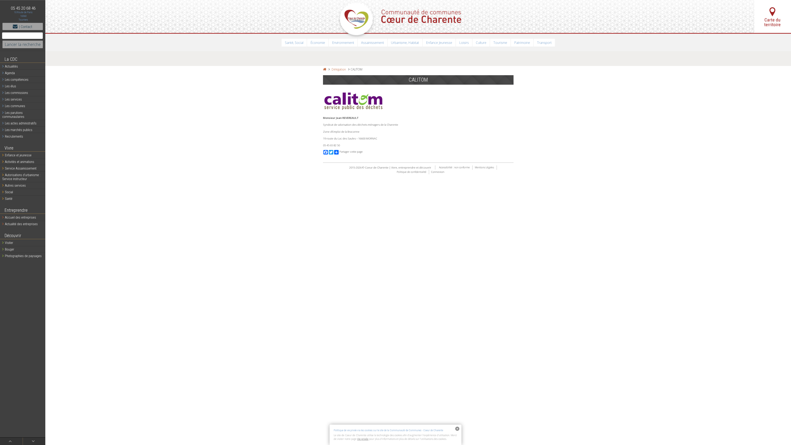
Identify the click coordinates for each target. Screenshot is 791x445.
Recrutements (14, 136)
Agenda (10, 73)
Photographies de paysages (23, 256)
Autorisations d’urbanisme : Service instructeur (21, 177)
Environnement (343, 42)
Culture (481, 42)
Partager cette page (351, 151)
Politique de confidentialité (411, 172)
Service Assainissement (20, 168)
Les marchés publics (18, 130)
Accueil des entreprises (20, 217)
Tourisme (500, 42)
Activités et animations (19, 162)
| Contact (25, 26)
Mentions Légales (484, 167)
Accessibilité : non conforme (454, 167)
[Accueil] (324, 69)
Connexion (437, 172)
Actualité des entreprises (21, 224)
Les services (13, 99)
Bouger (9, 249)
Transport (544, 42)
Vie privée (363, 439)
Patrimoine (522, 42)
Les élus (10, 86)
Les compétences (16, 80)
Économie (317, 42)
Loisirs (464, 42)
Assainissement (372, 42)
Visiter (9, 243)
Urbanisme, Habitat (405, 42)
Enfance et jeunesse (18, 155)
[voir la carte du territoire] (773, 16)
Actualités (11, 66)
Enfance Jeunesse (439, 42)
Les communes (15, 106)
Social (9, 192)
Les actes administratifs (20, 123)
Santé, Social (294, 42)
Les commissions (16, 93)
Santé (8, 199)
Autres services (15, 185)
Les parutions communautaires (13, 115)
